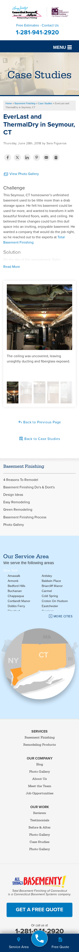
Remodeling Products (39, 745)
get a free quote (39, 909)
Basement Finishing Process (24, 517)
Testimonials (39, 820)
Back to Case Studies (41, 439)
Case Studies (39, 842)
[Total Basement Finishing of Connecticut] (39, 938)
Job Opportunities (39, 793)
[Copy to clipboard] (55, 157)
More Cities (63, 616)
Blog (39, 764)
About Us (39, 779)
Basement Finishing (23, 466)
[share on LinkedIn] (27, 157)
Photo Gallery (13, 525)
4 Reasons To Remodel (20, 480)
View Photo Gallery (24, 174)
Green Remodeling (17, 510)
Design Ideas (13, 495)
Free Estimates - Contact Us (37, 29)
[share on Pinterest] (36, 157)
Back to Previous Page (41, 422)
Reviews (39, 813)
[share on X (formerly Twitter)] (17, 157)
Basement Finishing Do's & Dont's (29, 487)
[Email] (46, 157)
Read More (11, 267)
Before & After (40, 827)
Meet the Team (39, 786)
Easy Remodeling (16, 502)
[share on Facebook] (7, 157)
